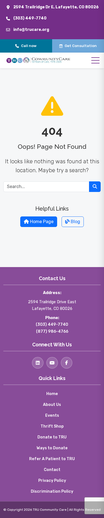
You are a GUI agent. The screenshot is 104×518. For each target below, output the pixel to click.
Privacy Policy (52, 480)
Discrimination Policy (52, 491)
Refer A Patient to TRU (52, 459)
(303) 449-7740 (30, 18)
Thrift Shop (52, 426)
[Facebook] (66, 363)
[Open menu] (95, 60)
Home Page (41, 221)
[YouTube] (52, 363)
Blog (75, 221)
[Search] (95, 186)
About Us (52, 404)
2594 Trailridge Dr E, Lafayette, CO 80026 (56, 7)
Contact (52, 469)
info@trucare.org (31, 29)
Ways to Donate (52, 448)
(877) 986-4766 (52, 331)
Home (52, 393)
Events (52, 415)
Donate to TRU (52, 437)
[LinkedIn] (38, 363)
